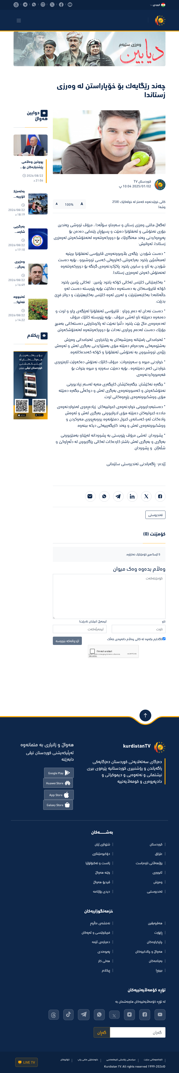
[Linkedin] (132, 496)
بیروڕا (159, 970)
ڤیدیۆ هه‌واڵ (101, 882)
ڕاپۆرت (158, 932)
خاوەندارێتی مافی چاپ (88, 1059)
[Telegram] (118, 496)
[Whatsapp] (104, 496)
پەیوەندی (104, 951)
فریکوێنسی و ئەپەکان (96, 932)
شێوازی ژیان (102, 844)
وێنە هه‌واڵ (102, 872)
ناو (163, 621)
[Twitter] (146, 496)
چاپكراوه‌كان (154, 941)
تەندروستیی (154, 891)
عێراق (158, 853)
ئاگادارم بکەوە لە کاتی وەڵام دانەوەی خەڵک (135, 639)
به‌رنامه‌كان (155, 960)
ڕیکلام (106, 970)
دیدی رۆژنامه (101, 891)
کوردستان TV (142, 181)
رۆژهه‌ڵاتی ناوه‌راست (149, 863)
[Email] (90, 496)
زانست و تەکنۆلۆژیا (98, 863)
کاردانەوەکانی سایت (153, 1059)
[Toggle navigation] (19, 20)
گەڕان (101, 1032)
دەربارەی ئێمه (101, 941)
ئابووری (157, 872)
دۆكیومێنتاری (101, 853)
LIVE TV (28, 1062)
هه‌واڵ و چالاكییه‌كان (148, 951)
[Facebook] (160, 496)
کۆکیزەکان (64, 1059)
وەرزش (157, 882)
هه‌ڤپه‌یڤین (155, 923)
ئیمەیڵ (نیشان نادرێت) (93, 621)
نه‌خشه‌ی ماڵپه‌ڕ (100, 923)
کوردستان (156, 844)
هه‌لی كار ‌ (103, 960)
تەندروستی (155, 515)
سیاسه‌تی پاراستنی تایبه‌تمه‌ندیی (121, 1059)
